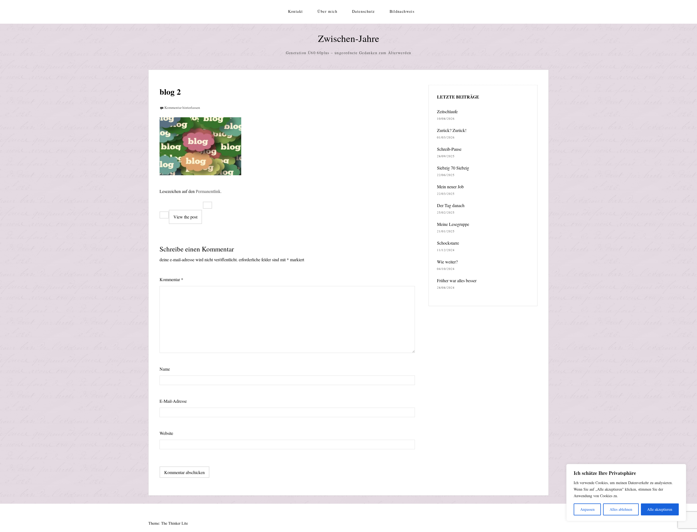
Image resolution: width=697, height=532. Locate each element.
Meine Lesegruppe (453, 224)
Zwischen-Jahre (348, 38)
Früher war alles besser (456, 280)
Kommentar (171, 279)
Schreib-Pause (449, 149)
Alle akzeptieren (659, 509)
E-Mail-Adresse (173, 401)
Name (165, 369)
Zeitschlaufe (447, 111)
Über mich (327, 11)
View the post (185, 217)
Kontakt (295, 11)
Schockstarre (448, 243)
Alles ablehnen (621, 509)
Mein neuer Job (450, 186)
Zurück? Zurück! (451, 130)
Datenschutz (363, 11)
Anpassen (587, 509)
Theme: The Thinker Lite (168, 523)
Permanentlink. (209, 191)
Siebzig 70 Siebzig (453, 168)
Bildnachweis (402, 11)
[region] (626, 492)
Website (166, 433)
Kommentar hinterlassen (182, 107)
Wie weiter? (447, 262)
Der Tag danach (450, 205)
